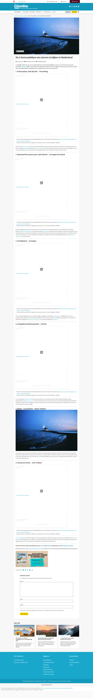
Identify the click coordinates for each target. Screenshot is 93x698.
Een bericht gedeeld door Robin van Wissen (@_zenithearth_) (41, 385)
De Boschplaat (26, 146)
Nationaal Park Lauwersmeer (26, 231)
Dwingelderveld (27, 399)
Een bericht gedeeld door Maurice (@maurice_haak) (41, 133)
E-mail (21, 604)
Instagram (49, 545)
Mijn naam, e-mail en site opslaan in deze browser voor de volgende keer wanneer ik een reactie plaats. (42, 610)
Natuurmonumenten (29, 400)
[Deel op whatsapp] (25, 570)
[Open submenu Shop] (55, 11)
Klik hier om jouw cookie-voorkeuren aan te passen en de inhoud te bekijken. (57, 688)
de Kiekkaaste (56, 316)
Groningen (55, 319)
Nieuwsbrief (68, 11)
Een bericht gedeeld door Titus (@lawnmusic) (41, 216)
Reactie (22, 581)
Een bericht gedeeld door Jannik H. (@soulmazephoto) (41, 302)
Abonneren (74, 11)
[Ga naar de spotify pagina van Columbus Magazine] (78, 6)
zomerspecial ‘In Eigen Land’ (34, 548)
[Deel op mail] (29, 570)
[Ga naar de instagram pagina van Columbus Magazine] (72, 6)
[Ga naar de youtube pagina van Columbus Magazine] (76, 6)
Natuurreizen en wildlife (22, 15)
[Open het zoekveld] (78, 12)
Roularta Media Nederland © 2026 (46, 684)
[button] (75, 1)
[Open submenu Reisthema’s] (42, 11)
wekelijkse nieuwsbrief (67, 545)
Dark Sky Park (38, 148)
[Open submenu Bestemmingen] (21, 11)
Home (15, 15)
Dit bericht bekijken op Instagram (23, 273)
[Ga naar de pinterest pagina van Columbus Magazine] (74, 6)
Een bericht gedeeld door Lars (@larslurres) (41, 524)
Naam (21, 599)
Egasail (39, 456)
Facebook (42, 545)
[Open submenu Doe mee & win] (50, 11)
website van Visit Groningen (34, 319)
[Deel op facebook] (23, 570)
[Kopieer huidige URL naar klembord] (32, 570)
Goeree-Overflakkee (20, 537)
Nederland (24, 66)
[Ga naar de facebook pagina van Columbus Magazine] (70, 6)
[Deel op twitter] (27, 570)
